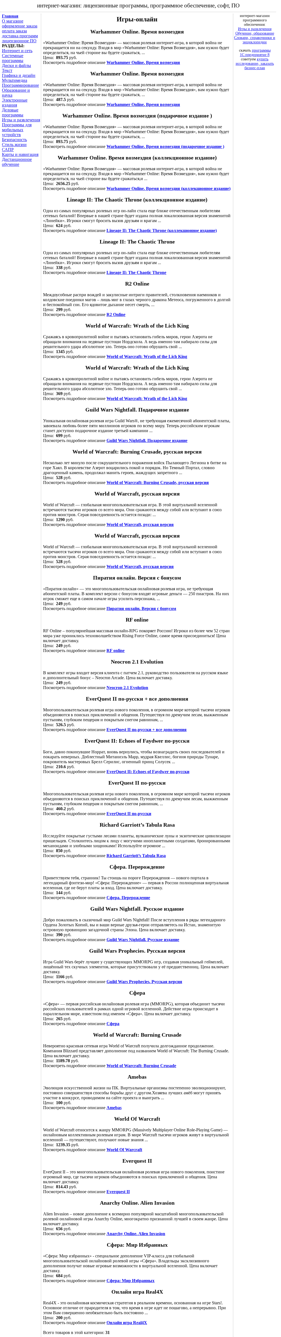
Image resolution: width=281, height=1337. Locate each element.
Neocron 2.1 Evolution (127, 687)
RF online (115, 650)
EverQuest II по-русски (128, 813)
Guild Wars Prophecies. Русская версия (144, 981)
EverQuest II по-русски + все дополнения (146, 729)
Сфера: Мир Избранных (130, 1280)
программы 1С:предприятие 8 (255, 52)
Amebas (114, 1107)
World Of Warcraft (124, 1149)
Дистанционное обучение (17, 162)
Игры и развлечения (21, 120)
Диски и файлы (16, 65)
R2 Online (115, 314)
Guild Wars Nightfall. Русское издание (142, 939)
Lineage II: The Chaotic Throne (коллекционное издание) (161, 230)
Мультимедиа (14, 80)
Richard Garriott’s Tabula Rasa (136, 855)
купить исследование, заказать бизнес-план (255, 63)
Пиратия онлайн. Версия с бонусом (141, 608)
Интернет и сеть (17, 50)
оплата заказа (14, 31)
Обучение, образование (254, 33)
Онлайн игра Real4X (126, 1322)
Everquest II (118, 1191)
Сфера (112, 1023)
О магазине (12, 21)
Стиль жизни (14, 144)
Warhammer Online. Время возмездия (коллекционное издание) (168, 188)
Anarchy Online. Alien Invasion (135, 1233)
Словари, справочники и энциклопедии (254, 40)
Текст (7, 70)
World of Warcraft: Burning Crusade (141, 1065)
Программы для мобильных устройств (17, 129)
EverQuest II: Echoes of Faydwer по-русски (147, 771)
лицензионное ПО (19, 40)
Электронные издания (14, 102)
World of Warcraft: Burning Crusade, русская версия (157, 482)
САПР (8, 149)
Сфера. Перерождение (128, 897)
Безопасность (14, 139)
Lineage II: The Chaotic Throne (136, 272)
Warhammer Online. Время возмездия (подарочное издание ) (165, 146)
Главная (10, 16)
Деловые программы (12, 112)
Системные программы (12, 58)
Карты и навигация (20, 154)
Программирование (20, 85)
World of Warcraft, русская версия (140, 524)
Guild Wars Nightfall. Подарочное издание (146, 440)
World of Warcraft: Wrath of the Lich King (146, 356)
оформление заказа (19, 26)
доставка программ (20, 35)
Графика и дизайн (18, 75)
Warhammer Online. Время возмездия (143, 62)
